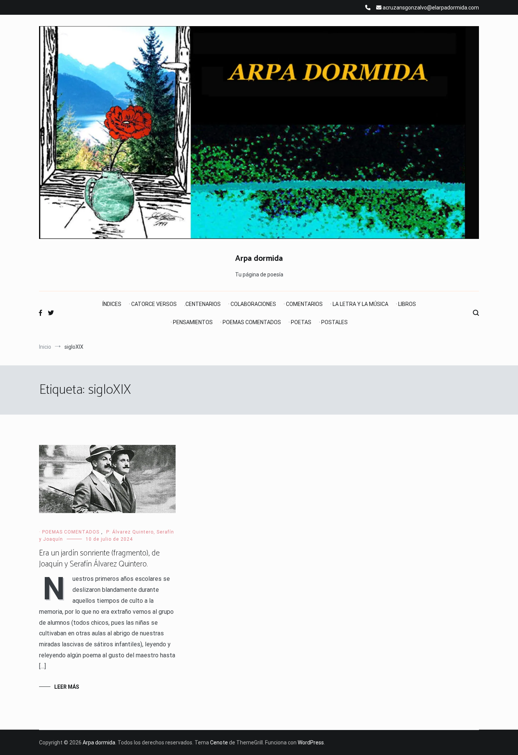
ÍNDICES (111, 304)
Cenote (219, 742)
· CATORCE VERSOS (153, 304)
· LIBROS (406, 304)
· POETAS (300, 322)
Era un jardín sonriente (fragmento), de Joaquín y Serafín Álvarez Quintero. (99, 559)
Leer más (66, 687)
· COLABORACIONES (252, 304)
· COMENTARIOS (303, 304)
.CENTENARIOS (202, 304)
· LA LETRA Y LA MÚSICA (359, 304)
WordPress (311, 742)
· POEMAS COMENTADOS (250, 322)
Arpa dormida (259, 258)
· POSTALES (333, 322)
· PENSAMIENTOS (192, 322)
